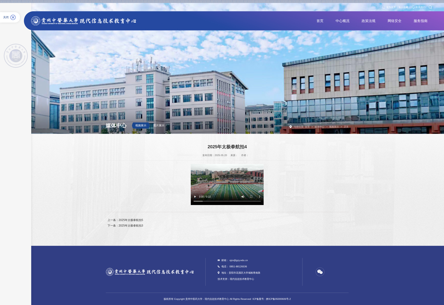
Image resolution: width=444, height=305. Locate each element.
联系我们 (420, 7)
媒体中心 (319, 126)
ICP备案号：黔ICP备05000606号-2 (272, 299)
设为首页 (391, 7)
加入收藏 (403, 7)
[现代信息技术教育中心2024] (84, 21)
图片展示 (158, 125)
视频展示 (140, 125)
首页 (307, 126)
